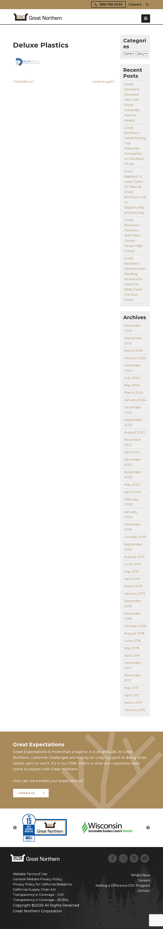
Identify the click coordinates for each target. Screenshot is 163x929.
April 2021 (132, 452)
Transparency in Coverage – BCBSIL (41, 900)
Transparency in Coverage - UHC (38, 895)
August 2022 (134, 432)
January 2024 (135, 400)
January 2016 (134, 710)
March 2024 (133, 393)
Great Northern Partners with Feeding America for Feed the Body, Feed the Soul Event (135, 279)
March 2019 (133, 586)
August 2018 (134, 633)
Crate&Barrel (23, 82)
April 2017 (132, 695)
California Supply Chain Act (34, 889)
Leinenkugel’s (103, 82)
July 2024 (132, 378)
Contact (143, 891)
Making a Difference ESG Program (123, 885)
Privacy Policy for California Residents (42, 884)
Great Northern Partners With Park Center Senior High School (133, 235)
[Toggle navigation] (145, 18)
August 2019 (134, 557)
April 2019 (132, 579)
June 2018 (132, 641)
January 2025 (135, 358)
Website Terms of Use (30, 874)
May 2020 (132, 485)
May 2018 (131, 648)
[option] (50, 827)
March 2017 (133, 703)
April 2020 (132, 492)
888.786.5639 (110, 4)
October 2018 (135, 626)
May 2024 (132, 385)
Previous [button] (15, 828)
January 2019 (134, 594)
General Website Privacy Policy (37, 879)
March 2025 (133, 351)
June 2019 (132, 564)
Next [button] (148, 828)
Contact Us (26, 793)
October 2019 (135, 537)
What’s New (140, 875)
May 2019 (131, 571)
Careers (135, 4)
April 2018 (132, 655)
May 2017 (131, 688)
